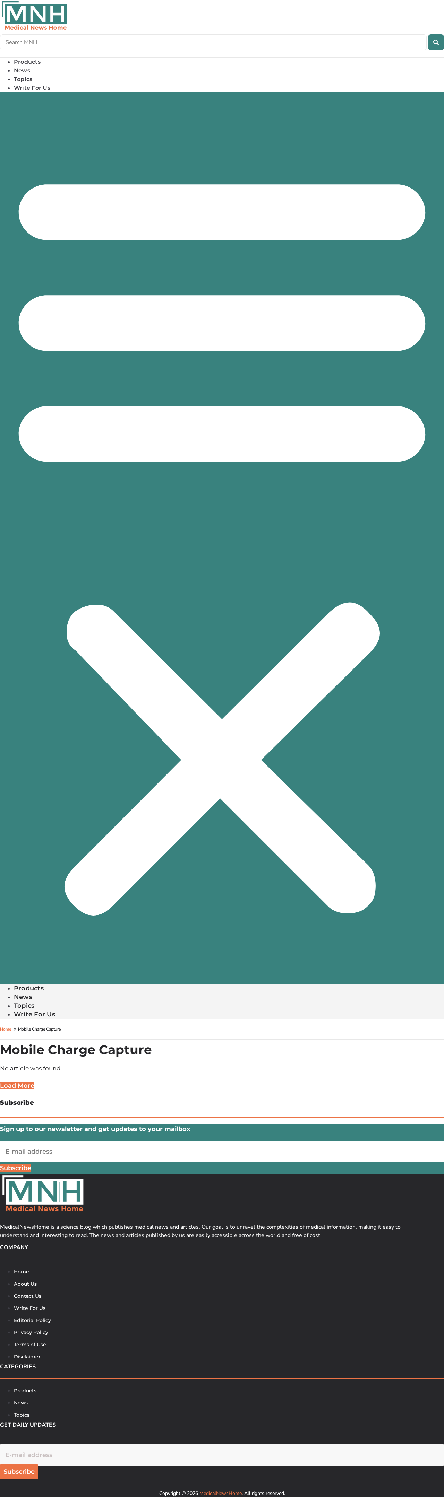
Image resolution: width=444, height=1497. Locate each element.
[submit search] (436, 42)
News (23, 997)
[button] (222, 538)
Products (29, 988)
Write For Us (32, 88)
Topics (24, 1005)
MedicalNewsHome (220, 1493)
